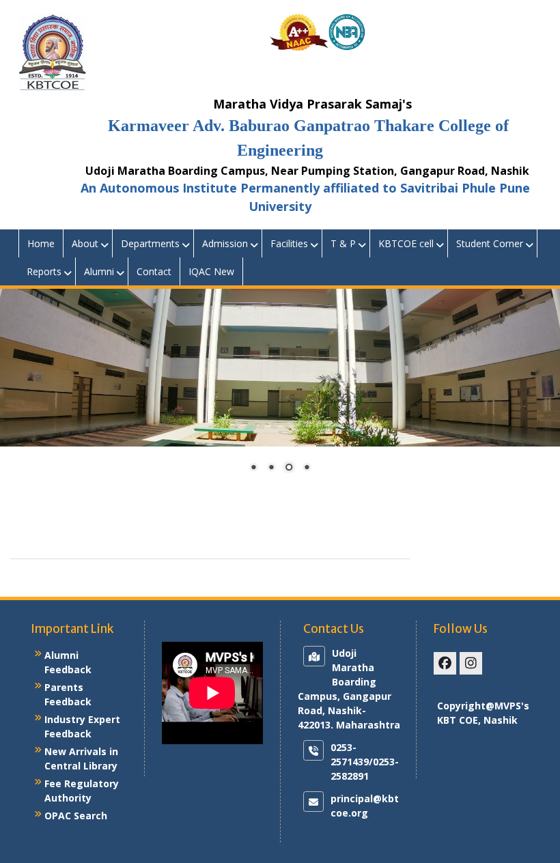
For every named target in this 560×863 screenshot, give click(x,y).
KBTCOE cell (406, 243)
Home (41, 243)
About (85, 243)
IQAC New (211, 271)
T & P (343, 243)
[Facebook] (445, 663)
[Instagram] (471, 663)
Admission (225, 243)
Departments (150, 243)
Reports (44, 271)
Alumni (99, 271)
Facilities (289, 243)
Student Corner (489, 243)
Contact (154, 271)
